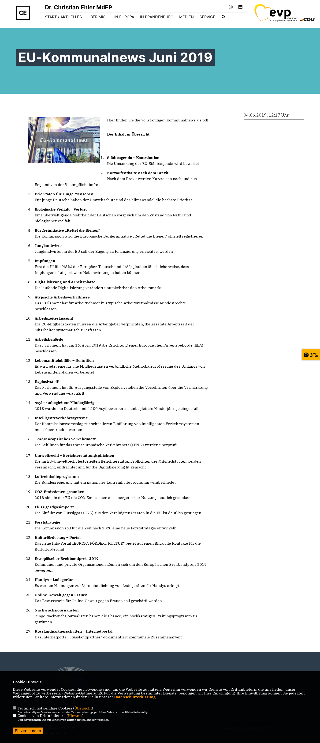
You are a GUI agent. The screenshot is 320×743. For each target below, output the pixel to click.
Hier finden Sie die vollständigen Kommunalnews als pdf (157, 120)
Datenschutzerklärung (135, 696)
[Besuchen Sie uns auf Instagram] (231, 7)
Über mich (98, 17)
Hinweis (75, 715)
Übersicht (83, 708)
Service (207, 17)
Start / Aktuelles (63, 17)
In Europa (124, 17)
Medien (186, 17)
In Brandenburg (156, 17)
